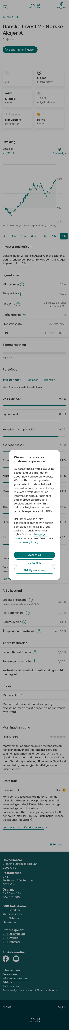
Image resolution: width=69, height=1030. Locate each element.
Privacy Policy (30, 542)
